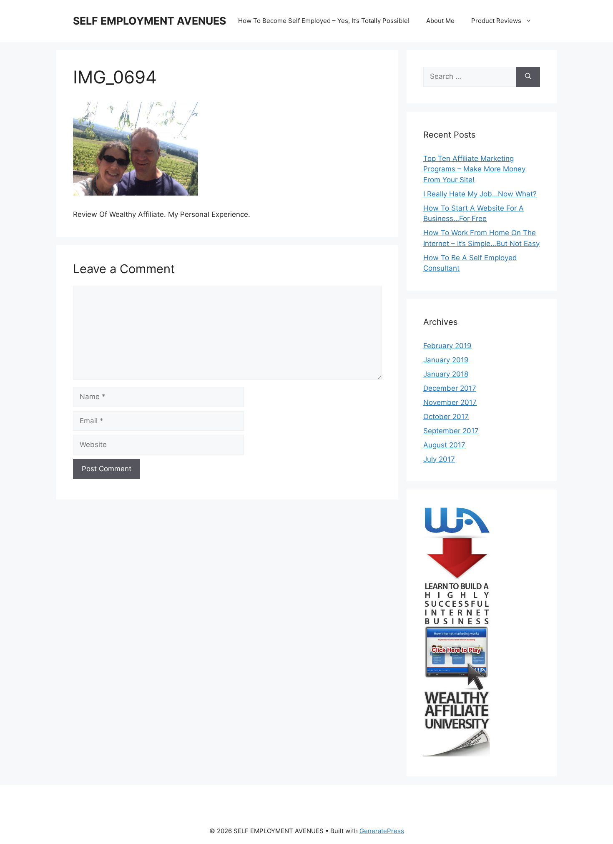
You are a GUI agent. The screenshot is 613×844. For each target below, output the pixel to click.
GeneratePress (381, 831)
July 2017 (439, 459)
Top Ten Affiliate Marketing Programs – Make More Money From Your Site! (474, 169)
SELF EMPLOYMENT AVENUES (149, 21)
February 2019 (447, 346)
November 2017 (450, 402)
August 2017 (444, 445)
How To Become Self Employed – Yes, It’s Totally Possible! (324, 21)
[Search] (528, 77)
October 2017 (446, 416)
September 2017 (451, 431)
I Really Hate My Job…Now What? (480, 194)
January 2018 (445, 374)
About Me (440, 21)
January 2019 (446, 360)
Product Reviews (496, 21)
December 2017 (449, 388)
